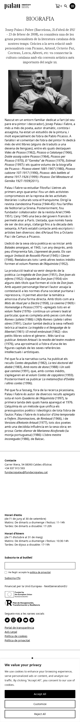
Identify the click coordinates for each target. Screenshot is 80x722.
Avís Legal (11, 632)
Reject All (40, 714)
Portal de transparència (19, 627)
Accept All (40, 694)
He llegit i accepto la (29, 572)
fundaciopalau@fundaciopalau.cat (26, 472)
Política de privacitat (17, 640)
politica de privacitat (40, 572)
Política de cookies (16, 636)
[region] (40, 690)
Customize (40, 704)
